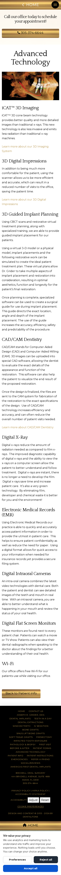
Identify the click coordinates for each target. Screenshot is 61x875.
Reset (45, 800)
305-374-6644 (31, 33)
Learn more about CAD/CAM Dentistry (28, 427)
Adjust (33, 800)
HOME (33, 825)
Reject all (46, 859)
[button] (55, 4)
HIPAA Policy (40, 790)
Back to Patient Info (21, 693)
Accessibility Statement (30, 794)
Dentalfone (30, 816)
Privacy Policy (21, 790)
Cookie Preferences (30, 806)
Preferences (17, 859)
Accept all (30, 868)
